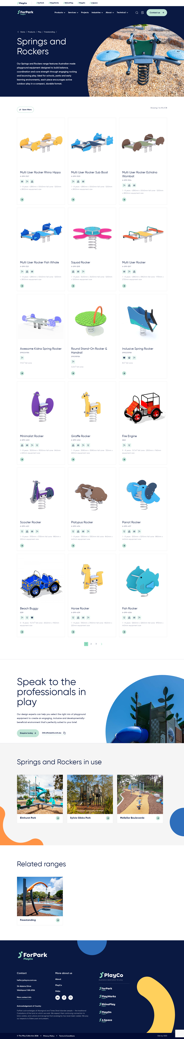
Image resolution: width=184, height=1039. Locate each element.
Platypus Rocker (82, 522)
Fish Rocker (129, 608)
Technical (121, 13)
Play (39, 32)
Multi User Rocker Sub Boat (89, 172)
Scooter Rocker (30, 522)
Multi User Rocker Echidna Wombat (139, 174)
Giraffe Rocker (80, 436)
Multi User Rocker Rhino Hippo (40, 172)
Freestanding (49, 32)
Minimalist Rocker (32, 436)
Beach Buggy (29, 608)
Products (59, 13)
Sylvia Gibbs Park (80, 818)
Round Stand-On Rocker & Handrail (89, 350)
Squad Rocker (80, 262)
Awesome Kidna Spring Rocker (41, 348)
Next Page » (101, 644)
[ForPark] (35, 13)
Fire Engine (129, 436)
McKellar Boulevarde (132, 818)
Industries (96, 13)
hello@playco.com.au (27, 980)
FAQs (57, 991)
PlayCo (58, 985)
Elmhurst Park (28, 818)
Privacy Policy (48, 1036)
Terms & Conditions (67, 1036)
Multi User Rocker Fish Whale (39, 262)
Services (72, 13)
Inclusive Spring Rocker (137, 348)
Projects (85, 13)
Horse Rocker (80, 608)
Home (22, 32)
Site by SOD (162, 1036)
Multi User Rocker (134, 262)
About (109, 13)
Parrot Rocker (131, 522)
